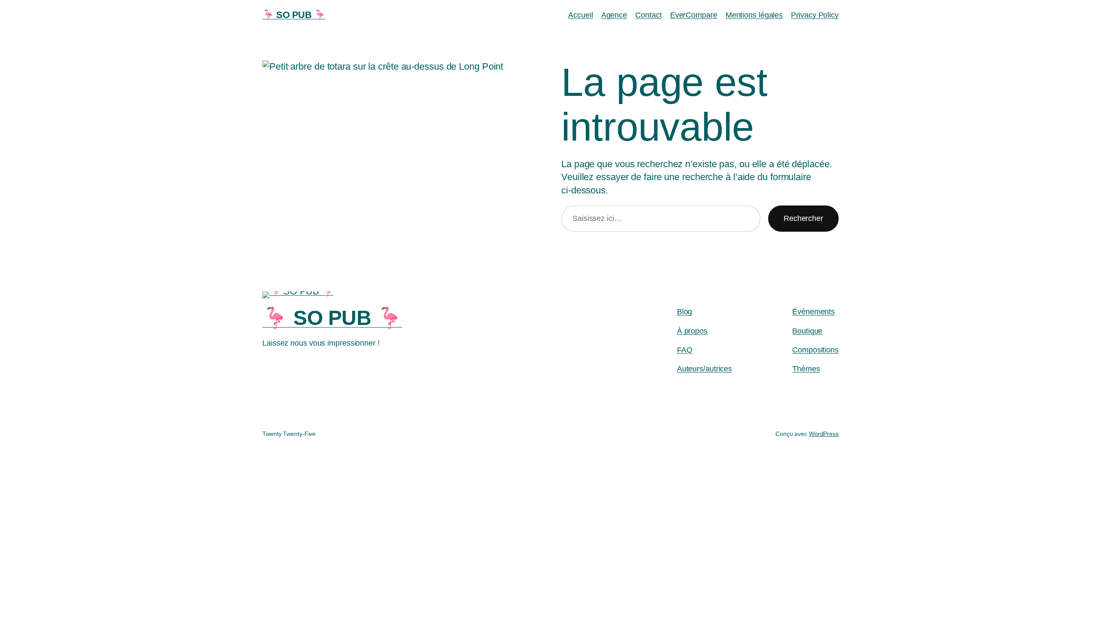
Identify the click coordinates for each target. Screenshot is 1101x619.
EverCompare (693, 15)
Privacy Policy (815, 15)
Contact (648, 15)
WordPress (824, 433)
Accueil (580, 15)
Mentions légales (754, 15)
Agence (614, 15)
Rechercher (803, 218)
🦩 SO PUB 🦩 (293, 14)
